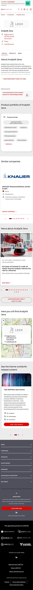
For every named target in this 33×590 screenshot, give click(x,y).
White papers (5, 463)
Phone (6, 41)
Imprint (6, 582)
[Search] (18, 9)
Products (12, 53)
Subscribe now (16, 508)
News (20, 53)
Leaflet (20, 357)
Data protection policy (16, 585)
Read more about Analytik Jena (15, 79)
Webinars (4, 469)
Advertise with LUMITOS (16, 564)
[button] (16, 346)
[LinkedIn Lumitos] (16, 557)
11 (25, 289)
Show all (9, 144)
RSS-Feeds (4, 481)
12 (27, 289)
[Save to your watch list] (27, 9)
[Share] (21, 9)
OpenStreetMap (28, 357)
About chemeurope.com (16, 571)
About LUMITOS (16, 568)
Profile (4, 53)
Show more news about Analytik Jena (16, 300)
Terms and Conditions (19, 582)
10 (23, 289)
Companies (4, 450)
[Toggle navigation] (31, 9)
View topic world (16, 424)
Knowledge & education (9, 475)
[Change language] (24, 9)
